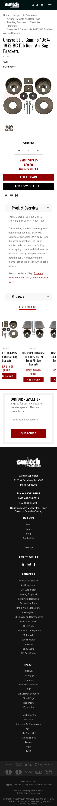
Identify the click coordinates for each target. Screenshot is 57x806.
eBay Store (28, 649)
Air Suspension (28, 585)
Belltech (29, 671)
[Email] (11, 195)
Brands (28, 529)
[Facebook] (6, 195)
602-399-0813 (31, 498)
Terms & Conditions (43, 785)
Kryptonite (28, 707)
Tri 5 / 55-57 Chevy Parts (28, 630)
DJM (28, 751)
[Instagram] (29, 565)
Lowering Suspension (28, 594)
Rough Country (28, 715)
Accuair (28, 742)
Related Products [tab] (27, 306)
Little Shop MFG (28, 733)
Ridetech (28, 680)
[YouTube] (23, 565)
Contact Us (28, 538)
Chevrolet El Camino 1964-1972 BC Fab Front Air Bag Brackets (32, 358)
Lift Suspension (28, 589)
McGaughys (28, 675)
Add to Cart (32, 379)
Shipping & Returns (13, 785)
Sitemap (28, 547)
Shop (28, 524)
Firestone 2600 (22, 277)
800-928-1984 (32, 493)
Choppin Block (29, 737)
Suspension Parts (28, 603)
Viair (28, 747)
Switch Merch (28, 639)
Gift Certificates (28, 653)
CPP (28, 689)
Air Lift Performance (28, 693)
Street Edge (29, 698)
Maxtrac (28, 719)
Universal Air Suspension (28, 724)
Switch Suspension (28, 684)
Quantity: (28, 142)
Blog (28, 533)
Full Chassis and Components (28, 617)
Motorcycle (28, 635)
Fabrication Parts (28, 621)
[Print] (16, 195)
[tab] (28, 208)
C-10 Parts (28, 626)
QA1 (28, 728)
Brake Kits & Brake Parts (28, 608)
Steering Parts (28, 612)
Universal (28, 644)
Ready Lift (28, 703)
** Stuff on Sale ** (28, 580)
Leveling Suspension (28, 599)
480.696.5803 (31, 503)
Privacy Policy (28, 785)
